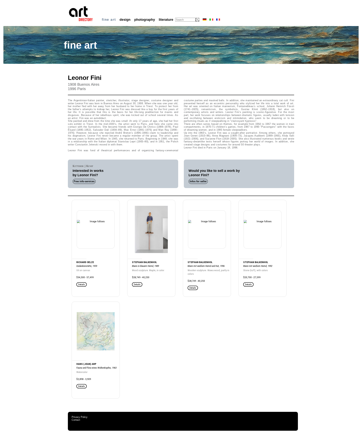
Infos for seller (198, 181)
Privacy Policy (79, 417)
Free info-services (84, 181)
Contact (76, 419)
